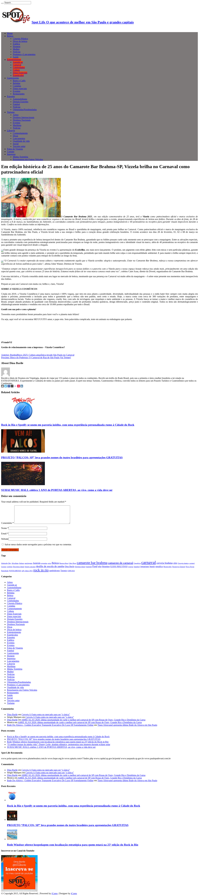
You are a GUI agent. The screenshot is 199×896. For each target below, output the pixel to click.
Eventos (16, 91)
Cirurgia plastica (183, 563)
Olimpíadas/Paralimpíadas (25, 109)
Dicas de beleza (20, 41)
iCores (55, 893)
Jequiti (152, 566)
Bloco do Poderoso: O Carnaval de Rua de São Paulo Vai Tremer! (36, 357)
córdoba (9, 566)
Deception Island (18, 566)
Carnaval (17, 65)
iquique (130, 566)
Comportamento (20, 133)
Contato (10, 151)
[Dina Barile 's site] (2, 386)
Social (16, 143)
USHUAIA (71, 571)
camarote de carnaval (120, 562)
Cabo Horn (72, 563)
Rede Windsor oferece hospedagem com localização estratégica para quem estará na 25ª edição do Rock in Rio (58, 742)
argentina (44, 563)
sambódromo (54, 570)
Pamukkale (5, 571)
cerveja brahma (164, 562)
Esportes (11, 96)
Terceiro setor (19, 146)
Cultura (16, 70)
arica (49, 563)
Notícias (16, 51)
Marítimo (17, 125)
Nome (4, 528)
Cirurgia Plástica (20, 38)
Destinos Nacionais (22, 120)
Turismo (11, 112)
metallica (159, 566)
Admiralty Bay (6, 563)
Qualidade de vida (21, 141)
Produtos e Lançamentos (24, 54)
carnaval (148, 562)
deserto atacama (30, 566)
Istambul (137, 566)
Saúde (16, 57)
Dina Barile (69, 566)
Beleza (10, 36)
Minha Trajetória (20, 157)
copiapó (192, 563)
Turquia (63, 570)
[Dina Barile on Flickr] (15, 386)
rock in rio (41, 570)
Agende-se (18, 62)
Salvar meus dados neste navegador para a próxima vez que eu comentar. (38, 544)
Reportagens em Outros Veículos (28, 159)
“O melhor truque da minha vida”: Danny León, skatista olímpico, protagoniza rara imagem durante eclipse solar (58, 744)
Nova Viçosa (190, 566)
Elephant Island (80, 566)
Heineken (106, 566)
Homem (16, 46)
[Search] (2, 3)
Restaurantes (18, 94)
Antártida (36, 563)
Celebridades (19, 67)
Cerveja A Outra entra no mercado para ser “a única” (46, 714)
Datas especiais (20, 88)
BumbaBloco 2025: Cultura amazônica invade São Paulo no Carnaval (37, 355)
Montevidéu (167, 566)
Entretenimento (14, 59)
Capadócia (137, 563)
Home (10, 33)
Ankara (21, 563)
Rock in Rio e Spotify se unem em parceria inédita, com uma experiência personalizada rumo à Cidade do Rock (67, 424)
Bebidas (16, 83)
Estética (16, 44)
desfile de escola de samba (50, 566)
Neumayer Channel (178, 566)
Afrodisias (15, 563)
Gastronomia (13, 78)
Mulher (16, 49)
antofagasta (28, 563)
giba (99, 566)
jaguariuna (144, 566)
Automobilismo (20, 99)
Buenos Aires (63, 563)
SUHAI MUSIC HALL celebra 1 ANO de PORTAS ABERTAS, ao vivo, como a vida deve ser (56, 490)
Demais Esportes (20, 101)
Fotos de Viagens (15, 149)
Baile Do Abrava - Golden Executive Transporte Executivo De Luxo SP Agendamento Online (50, 725)
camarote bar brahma (92, 562)
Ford (94, 566)
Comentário (7, 523)
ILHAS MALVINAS (119, 566)
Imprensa (11, 154)
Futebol (16, 104)
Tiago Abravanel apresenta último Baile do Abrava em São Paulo (127, 725)
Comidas (17, 86)
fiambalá (89, 566)
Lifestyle (11, 130)
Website (4, 539)
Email (4, 533)
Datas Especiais (20, 73)
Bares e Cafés (19, 80)
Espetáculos (18, 75)
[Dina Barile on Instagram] (21, 386)
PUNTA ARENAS (15, 571)
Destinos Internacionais (23, 117)
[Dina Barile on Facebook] (9, 386)
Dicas (15, 136)
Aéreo (16, 115)
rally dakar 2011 (27, 571)
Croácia (3, 566)
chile (175, 563)
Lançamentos (19, 138)
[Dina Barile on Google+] (12, 386)
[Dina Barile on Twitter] (5, 386)
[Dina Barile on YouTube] (18, 386)
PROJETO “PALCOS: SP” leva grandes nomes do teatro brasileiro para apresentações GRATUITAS (62, 457)
